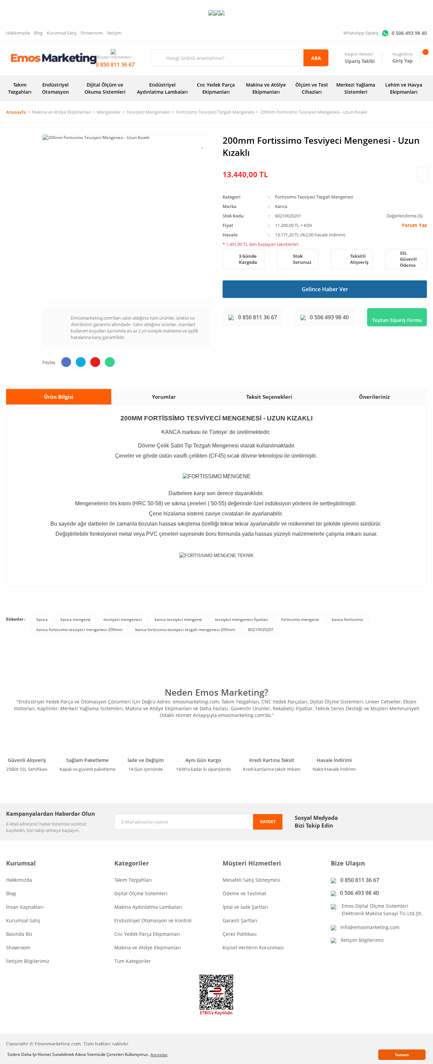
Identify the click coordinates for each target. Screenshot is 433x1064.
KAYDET (268, 822)
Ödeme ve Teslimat (244, 893)
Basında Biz (19, 934)
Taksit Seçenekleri (269, 396)
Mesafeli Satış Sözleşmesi (251, 880)
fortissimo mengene (300, 619)
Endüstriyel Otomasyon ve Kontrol (152, 920)
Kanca (281, 206)
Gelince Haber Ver (325, 289)
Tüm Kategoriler (132, 961)
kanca (42, 619)
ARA (316, 58)
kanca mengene (76, 619)
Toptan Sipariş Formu (397, 320)
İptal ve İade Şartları (245, 907)
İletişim (114, 33)
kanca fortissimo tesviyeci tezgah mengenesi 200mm (185, 629)
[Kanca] (422, 174)
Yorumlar (164, 396)
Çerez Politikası (240, 934)
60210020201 (261, 629)
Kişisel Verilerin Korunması (253, 947)
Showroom (92, 33)
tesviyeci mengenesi (123, 619)
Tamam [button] (402, 1054)
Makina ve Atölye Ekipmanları (147, 947)
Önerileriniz (374, 396)
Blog (38, 33)
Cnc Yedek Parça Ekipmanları (147, 934)
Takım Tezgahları (133, 880)
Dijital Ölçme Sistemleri (140, 893)
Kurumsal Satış (61, 33)
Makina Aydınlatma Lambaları (148, 907)
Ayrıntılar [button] (159, 1055)
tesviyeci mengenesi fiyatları (241, 619)
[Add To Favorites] (203, 144)
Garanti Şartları (240, 920)
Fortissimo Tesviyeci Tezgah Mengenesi (314, 197)
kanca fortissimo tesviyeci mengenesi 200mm (79, 629)
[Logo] (53, 58)
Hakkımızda (18, 33)
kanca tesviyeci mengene (178, 619)
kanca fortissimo (347, 619)
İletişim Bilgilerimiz (27, 961)
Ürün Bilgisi (58, 396)
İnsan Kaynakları (25, 907)
